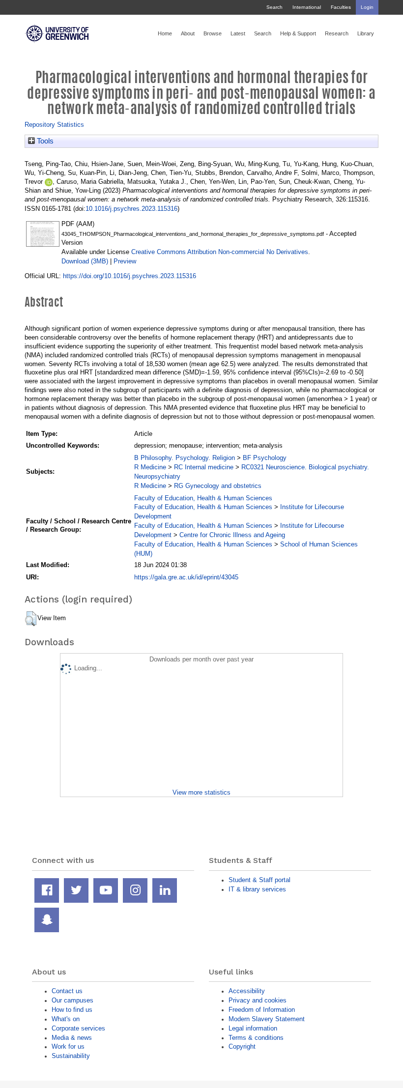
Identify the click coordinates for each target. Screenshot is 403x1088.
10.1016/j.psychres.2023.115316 (131, 208)
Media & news (72, 1037)
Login (367, 7)
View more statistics (201, 792)
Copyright (242, 1046)
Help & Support (298, 33)
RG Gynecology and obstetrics (217, 485)
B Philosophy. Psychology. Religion (184, 457)
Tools (44, 141)
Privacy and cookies (258, 1000)
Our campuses (72, 1000)
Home (165, 33)
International (306, 7)
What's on (66, 1019)
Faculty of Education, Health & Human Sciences (203, 498)
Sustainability (71, 1055)
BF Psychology (265, 457)
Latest (237, 33)
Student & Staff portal (259, 880)
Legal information (253, 1028)
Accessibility (247, 991)
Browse (212, 33)
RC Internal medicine (203, 467)
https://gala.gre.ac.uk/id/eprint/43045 (186, 577)
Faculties (341, 7)
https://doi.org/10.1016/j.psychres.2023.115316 (129, 276)
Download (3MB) (84, 261)
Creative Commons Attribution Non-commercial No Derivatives (219, 252)
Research (336, 33)
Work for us (68, 1046)
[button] (30, 618)
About (188, 33)
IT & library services (257, 889)
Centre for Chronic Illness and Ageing (232, 535)
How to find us (72, 1009)
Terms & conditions (256, 1037)
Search (274, 7)
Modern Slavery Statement (267, 1019)
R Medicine (150, 467)
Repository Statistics (54, 124)
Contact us (67, 991)
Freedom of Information (262, 1009)
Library (365, 33)
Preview (125, 261)
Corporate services (78, 1028)
